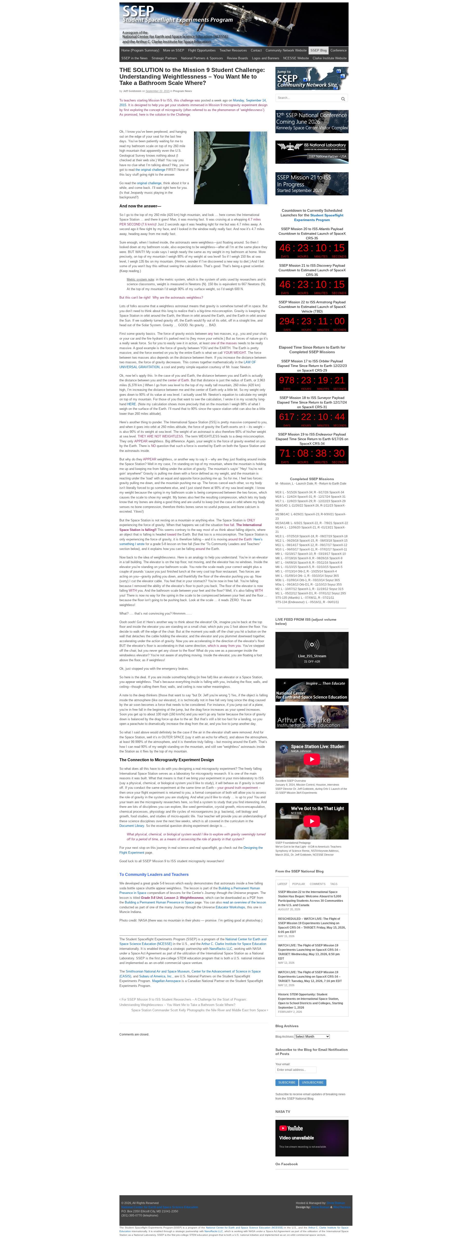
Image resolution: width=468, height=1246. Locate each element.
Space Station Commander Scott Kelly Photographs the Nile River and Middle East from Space (199, 1010)
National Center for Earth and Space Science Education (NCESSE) (244, 1227)
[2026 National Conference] (312, 131)
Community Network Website (286, 50)
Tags (333, 883)
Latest (282, 883)
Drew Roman (336, 1203)
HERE (131, 404)
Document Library (131, 826)
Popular (298, 883)
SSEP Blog (319, 50)
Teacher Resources (233, 50)
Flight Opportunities (202, 50)
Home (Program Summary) (140, 50)
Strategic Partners (164, 58)
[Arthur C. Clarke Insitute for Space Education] (312, 726)
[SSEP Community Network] (312, 88)
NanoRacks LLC (220, 949)
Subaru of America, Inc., (156, 976)
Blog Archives (284, 1036)
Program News (182, 91)
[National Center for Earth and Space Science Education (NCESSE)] (312, 699)
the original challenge (150, 170)
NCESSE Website (296, 58)
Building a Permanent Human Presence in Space (159, 902)
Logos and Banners (265, 58)
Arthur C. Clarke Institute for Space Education (233, 944)
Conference (339, 50)
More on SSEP (173, 50)
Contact (256, 50)
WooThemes (342, 1207)
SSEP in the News (134, 58)
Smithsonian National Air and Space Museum (158, 971)
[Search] (343, 99)
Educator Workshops (230, 907)
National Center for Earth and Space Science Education (159, 1207)
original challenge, (149, 183)
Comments (317, 883)
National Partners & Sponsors (202, 58)
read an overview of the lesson (244, 902)
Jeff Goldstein (132, 91)
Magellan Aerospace (166, 981)
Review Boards (237, 58)
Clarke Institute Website (330, 58)
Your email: (282, 1064)
